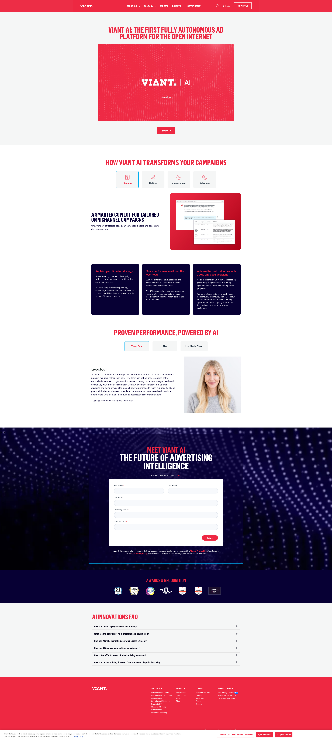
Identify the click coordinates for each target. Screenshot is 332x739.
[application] (166, 82)
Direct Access (156, 698)
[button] (166, 626)
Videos (178, 698)
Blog (178, 701)
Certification (194, 6)
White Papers (181, 692)
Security (199, 704)
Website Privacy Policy (226, 698)
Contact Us (242, 6)
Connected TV (156, 704)
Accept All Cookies (284, 735)
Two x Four (137, 346)
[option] (166, 219)
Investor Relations (203, 692)
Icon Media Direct (194, 346)
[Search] (217, 5)
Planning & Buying (158, 707)
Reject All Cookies (264, 735)
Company (150, 6)
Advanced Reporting (159, 712)
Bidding (153, 183)
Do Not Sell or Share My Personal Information (236, 735)
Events (198, 701)
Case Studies (181, 695)
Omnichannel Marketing (160, 701)
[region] (166, 734)
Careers (164, 6)
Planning (127, 183)
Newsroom (200, 698)
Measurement (179, 183)
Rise (165, 346)
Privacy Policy (77, 736)
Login (227, 6)
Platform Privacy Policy (227, 695)
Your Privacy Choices (226, 692)
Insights (178, 6)
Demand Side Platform (160, 692)
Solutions (133, 6)
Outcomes (204, 183)
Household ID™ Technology (161, 695)
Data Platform (156, 709)
